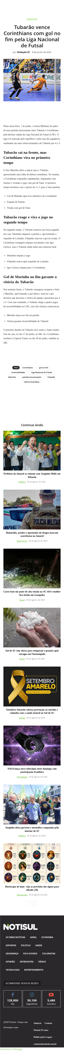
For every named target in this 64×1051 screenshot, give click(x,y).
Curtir (12, 993)
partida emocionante (31, 377)
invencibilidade (18, 372)
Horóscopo (22, 894)
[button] (11, 1049)
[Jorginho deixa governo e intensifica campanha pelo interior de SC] (32, 805)
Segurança (22, 540)
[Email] (43, 109)
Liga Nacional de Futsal (41, 372)
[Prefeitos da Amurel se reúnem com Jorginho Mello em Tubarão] (32, 451)
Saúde (22, 717)
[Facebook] (12, 109)
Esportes (32, 19)
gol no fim (43, 367)
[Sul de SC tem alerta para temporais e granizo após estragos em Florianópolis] (32, 628)
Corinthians (27, 367)
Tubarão (51, 377)
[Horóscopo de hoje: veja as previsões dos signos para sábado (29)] (32, 863)
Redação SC (23, 52)
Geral (22, 600)
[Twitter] (20, 109)
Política (22, 481)
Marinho (12, 377)
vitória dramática (31, 382)
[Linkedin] (36, 109)
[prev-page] (29, 903)
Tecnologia (22, 776)
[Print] (51, 109)
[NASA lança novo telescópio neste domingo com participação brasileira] (32, 745)
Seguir (32, 993)
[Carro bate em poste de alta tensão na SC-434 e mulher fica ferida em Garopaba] (32, 569)
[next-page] (34, 903)
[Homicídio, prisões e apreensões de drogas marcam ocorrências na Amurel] (32, 509)
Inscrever (51, 993)
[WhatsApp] (28, 109)
